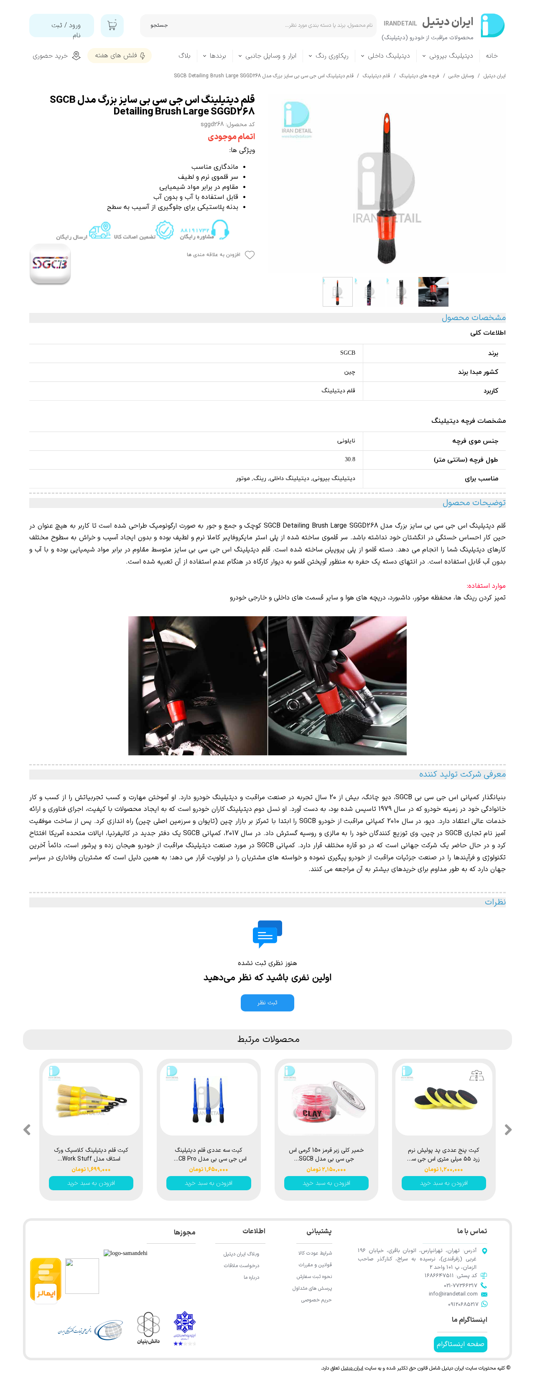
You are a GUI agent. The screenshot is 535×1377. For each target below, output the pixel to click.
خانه (492, 56)
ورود (75, 25)
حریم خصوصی (316, 1300)
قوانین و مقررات (315, 1265)
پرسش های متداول (312, 1288)
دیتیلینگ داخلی (389, 56)
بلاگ (184, 56)
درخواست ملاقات (241, 1266)
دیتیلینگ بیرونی (451, 56)
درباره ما (251, 1277)
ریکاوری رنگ (332, 56)
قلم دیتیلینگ (252, 550)
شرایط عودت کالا (315, 1253)
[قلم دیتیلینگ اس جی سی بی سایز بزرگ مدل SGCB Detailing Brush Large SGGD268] (387, 183)
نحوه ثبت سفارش (314, 1276)
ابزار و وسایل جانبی (270, 56)
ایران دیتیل (352, 1368)
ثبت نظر (267, 1002)
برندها (218, 56)
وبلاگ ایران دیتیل (241, 1254)
